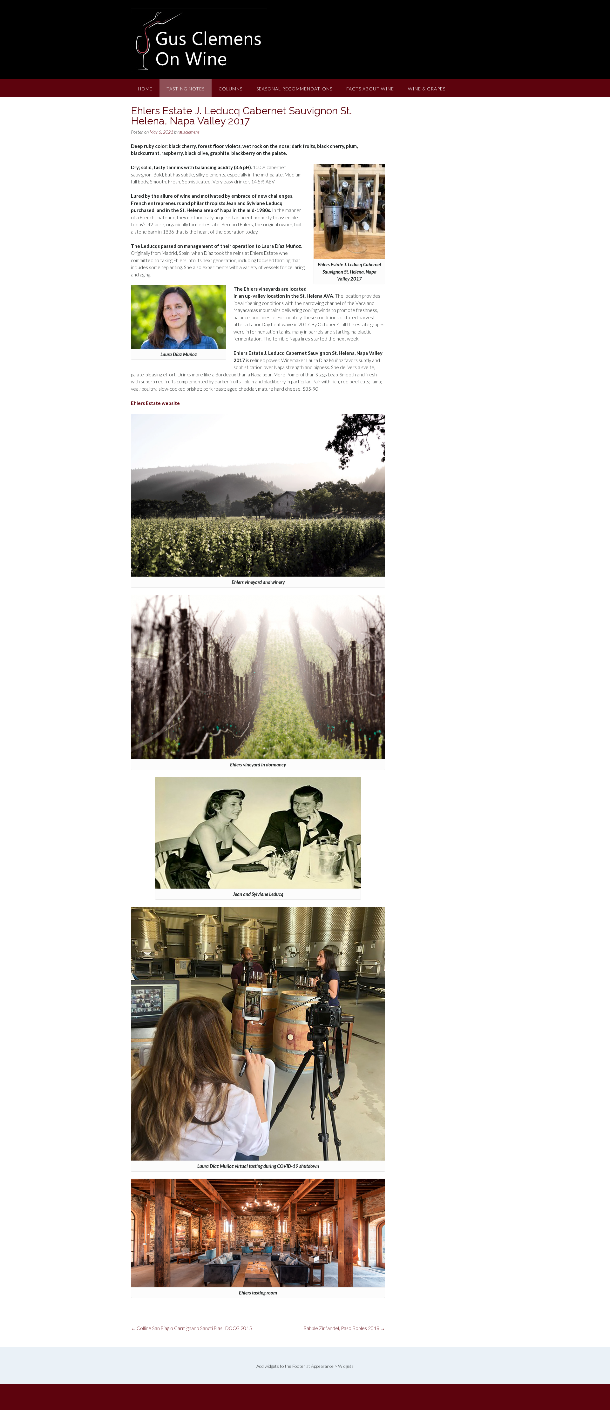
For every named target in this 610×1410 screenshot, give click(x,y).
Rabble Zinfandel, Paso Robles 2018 (344, 1328)
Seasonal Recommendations (294, 88)
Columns (230, 88)
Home (145, 88)
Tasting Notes (185, 88)
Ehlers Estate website (155, 403)
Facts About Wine (370, 88)
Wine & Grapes (426, 88)
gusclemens (189, 132)
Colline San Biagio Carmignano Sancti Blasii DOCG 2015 (191, 1328)
